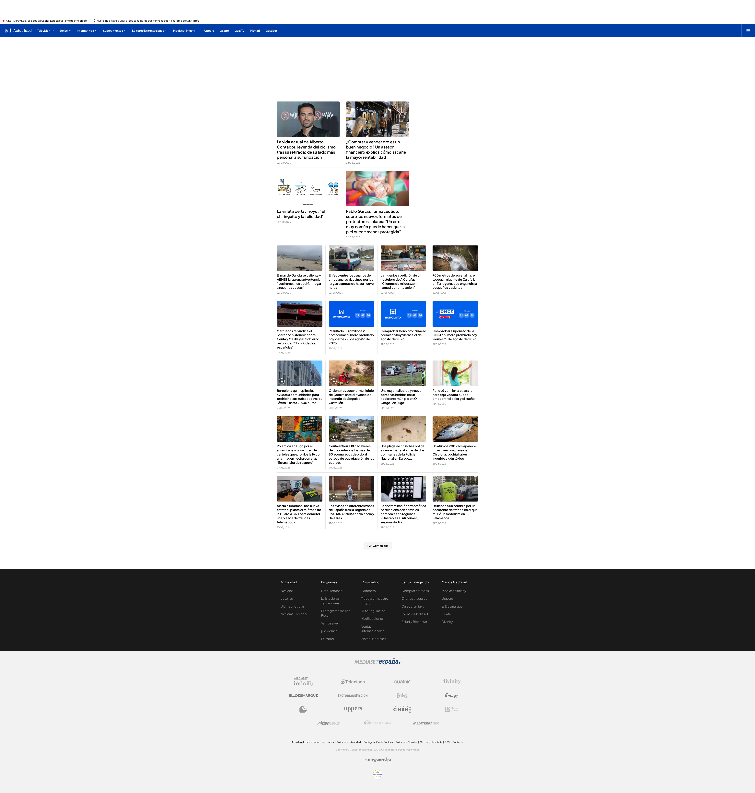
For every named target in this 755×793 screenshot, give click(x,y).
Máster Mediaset (373, 639)
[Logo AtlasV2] (328, 723)
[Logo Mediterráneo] (427, 723)
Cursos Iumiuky (412, 606)
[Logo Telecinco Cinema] (402, 709)
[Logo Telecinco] (353, 682)
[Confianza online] (377, 778)
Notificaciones (372, 618)
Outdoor (327, 639)
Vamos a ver (330, 623)
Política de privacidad (349, 742)
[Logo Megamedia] (379, 759)
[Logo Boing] (402, 695)
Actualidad (22, 30)
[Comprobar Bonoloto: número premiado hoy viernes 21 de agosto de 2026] (403, 314)
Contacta (368, 591)
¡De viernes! (329, 631)
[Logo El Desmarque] (303, 695)
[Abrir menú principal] (748, 30)
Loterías (287, 598)
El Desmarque (452, 606)
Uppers (447, 598)
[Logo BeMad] (303, 709)
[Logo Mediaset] (377, 664)
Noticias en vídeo (294, 614)
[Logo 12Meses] (451, 709)
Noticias (287, 591)
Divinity (447, 622)
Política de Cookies (406, 742)
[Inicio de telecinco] (6, 30)
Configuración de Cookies (378, 742)
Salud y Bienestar (414, 622)
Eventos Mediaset (414, 614)
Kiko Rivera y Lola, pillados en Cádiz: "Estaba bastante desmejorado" (47, 20)
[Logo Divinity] (452, 682)
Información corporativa (320, 742)
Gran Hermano (332, 591)
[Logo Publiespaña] (377, 723)
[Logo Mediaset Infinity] (303, 682)
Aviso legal (298, 742)
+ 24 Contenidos (377, 545)
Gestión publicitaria (431, 742)
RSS (447, 742)
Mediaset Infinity (454, 591)
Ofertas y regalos (414, 598)
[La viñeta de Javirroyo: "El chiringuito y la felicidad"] (308, 188)
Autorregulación (373, 611)
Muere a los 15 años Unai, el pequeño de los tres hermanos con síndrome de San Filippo (148, 20)
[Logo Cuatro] (402, 682)
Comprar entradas (415, 591)
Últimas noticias (293, 606)
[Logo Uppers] (353, 709)
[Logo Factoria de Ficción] (353, 695)
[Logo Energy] (452, 695)
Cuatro (447, 614)
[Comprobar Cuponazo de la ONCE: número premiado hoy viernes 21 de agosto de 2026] (455, 314)
